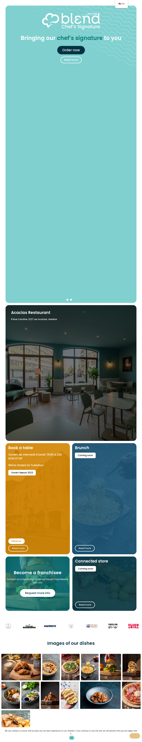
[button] (67, 300)
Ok (71, 738)
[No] (135, 736)
